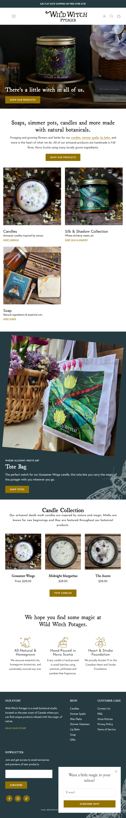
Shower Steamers (80, 724)
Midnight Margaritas (63, 575)
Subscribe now (89, 803)
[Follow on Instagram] (18, 798)
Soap (73, 734)
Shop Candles (11, 240)
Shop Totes (17, 489)
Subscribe (16, 785)
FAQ (99, 713)
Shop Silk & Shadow (76, 240)
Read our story (15, 728)
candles (75, 137)
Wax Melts (76, 719)
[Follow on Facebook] (9, 798)
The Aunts (102, 575)
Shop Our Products (23, 99)
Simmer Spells (78, 713)
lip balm (105, 137)
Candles (74, 708)
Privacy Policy (105, 724)
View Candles (63, 592)
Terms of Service (106, 729)
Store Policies (105, 719)
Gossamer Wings (23, 575)
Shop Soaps (9, 319)
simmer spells (90, 137)
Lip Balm (75, 729)
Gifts (72, 739)
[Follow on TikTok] (26, 798)
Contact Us (103, 708)
